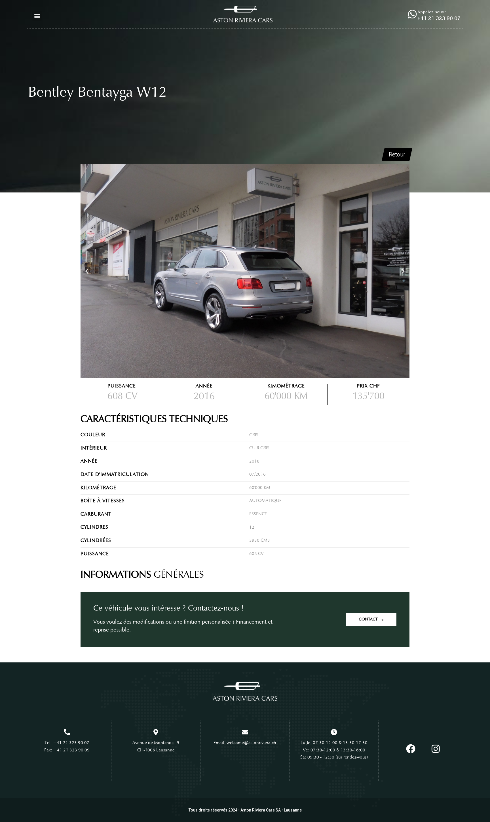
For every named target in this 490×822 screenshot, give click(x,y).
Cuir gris (259, 448)
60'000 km (259, 488)
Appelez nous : (431, 12)
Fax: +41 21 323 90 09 (67, 750)
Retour (397, 154)
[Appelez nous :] (412, 14)
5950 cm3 (259, 540)
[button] (37, 16)
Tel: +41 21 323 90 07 (67, 743)
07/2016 (257, 474)
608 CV (122, 396)
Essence (258, 514)
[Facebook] (410, 749)
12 (251, 527)
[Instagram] (435, 749)
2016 (254, 461)
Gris (253, 435)
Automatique (265, 501)
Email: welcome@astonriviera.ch (245, 743)
